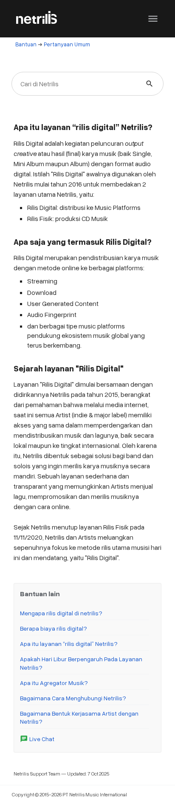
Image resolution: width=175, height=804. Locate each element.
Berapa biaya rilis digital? (53, 628)
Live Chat (37, 738)
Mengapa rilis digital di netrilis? (61, 613)
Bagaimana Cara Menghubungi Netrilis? (73, 698)
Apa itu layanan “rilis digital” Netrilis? (69, 643)
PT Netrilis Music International (94, 794)
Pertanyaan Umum (67, 44)
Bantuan (26, 44)
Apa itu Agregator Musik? (54, 682)
